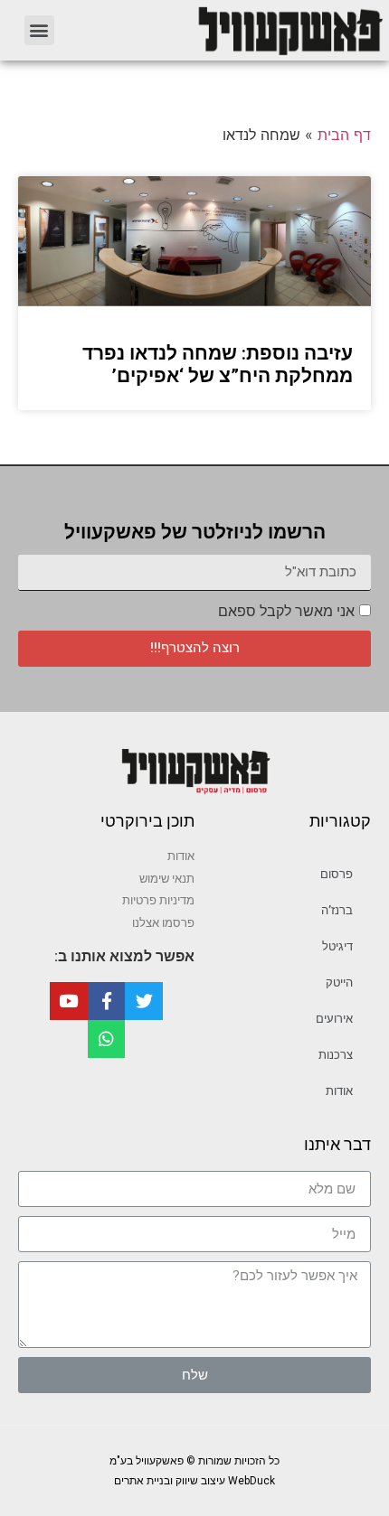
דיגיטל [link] (337, 946)
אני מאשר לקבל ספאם (286, 611)
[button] (39, 30)
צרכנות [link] (335, 1055)
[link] (231, 30)
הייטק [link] (339, 982)
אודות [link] (339, 1091)
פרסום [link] (336, 874)
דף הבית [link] (344, 135)
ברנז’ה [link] (337, 910)
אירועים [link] (334, 1018)
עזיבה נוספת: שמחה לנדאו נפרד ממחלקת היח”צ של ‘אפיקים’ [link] (217, 364)
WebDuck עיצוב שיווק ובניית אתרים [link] (194, 1480)
